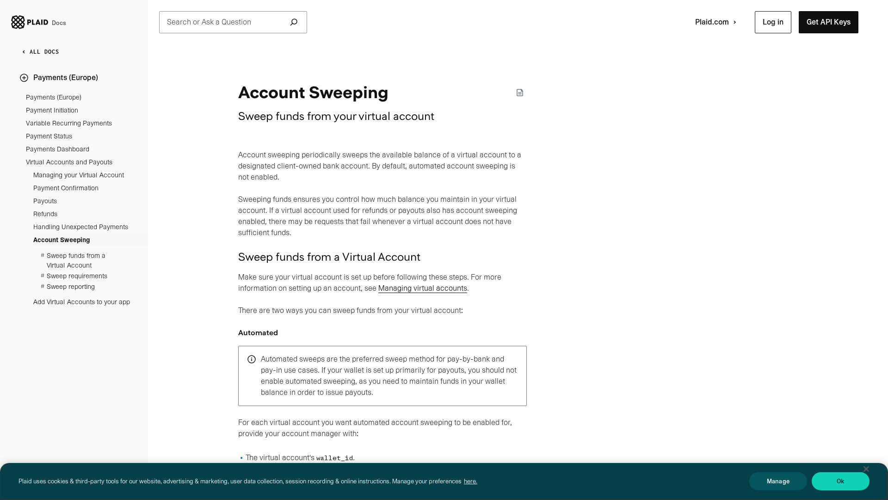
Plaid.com (712, 22)
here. (470, 481)
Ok (840, 481)
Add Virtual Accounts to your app (81, 302)
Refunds (45, 214)
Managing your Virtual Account (78, 175)
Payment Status (49, 136)
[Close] (866, 469)
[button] (773, 22)
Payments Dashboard (57, 149)
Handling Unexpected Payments (80, 227)
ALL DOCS (44, 51)
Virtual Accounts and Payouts (69, 162)
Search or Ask (209, 22)
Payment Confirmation (66, 188)
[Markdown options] (520, 93)
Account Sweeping (61, 240)
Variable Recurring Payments (69, 123)
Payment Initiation (52, 110)
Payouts (45, 201)
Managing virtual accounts (422, 288)
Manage (778, 481)
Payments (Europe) (53, 97)
